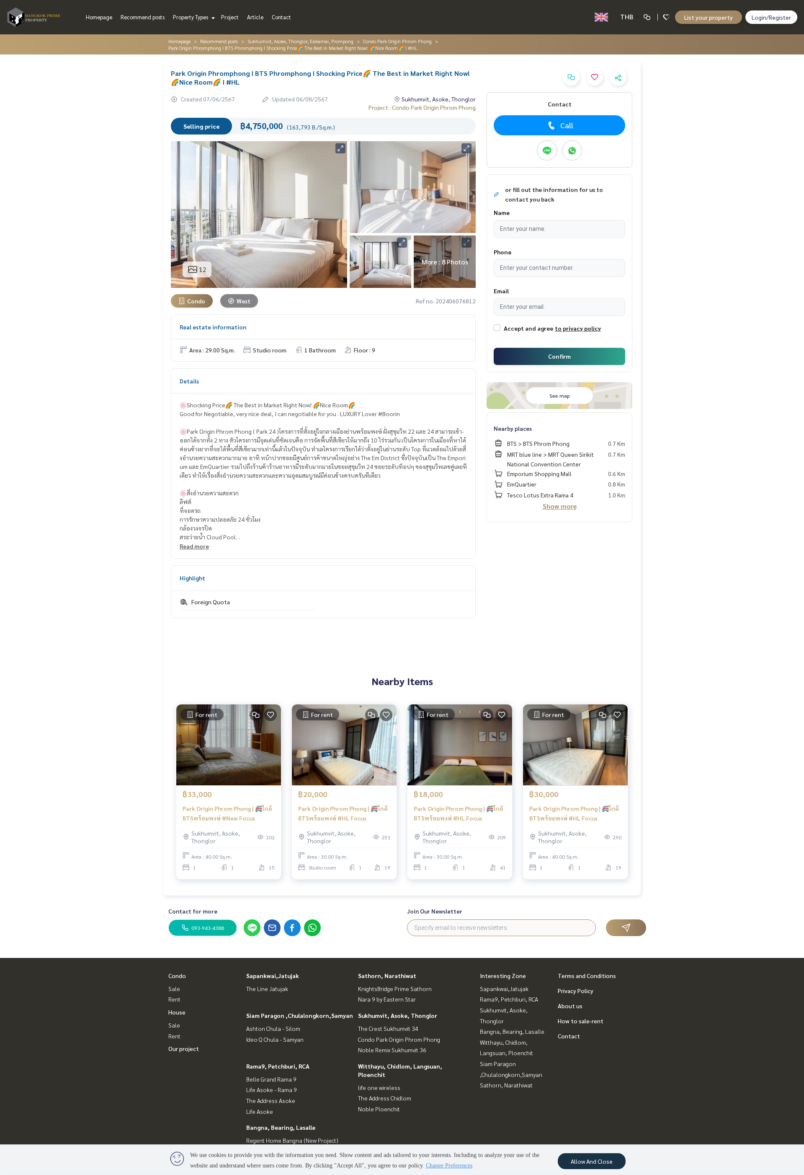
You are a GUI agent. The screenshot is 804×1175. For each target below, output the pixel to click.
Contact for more (192, 911)
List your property (708, 17)
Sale (174, 988)
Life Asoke (259, 1111)
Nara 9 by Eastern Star (387, 999)
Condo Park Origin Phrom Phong (397, 41)
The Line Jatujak (267, 988)
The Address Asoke (270, 1100)
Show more (560, 506)
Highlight (192, 578)
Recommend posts (143, 17)
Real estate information (213, 327)
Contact (281, 17)
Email (501, 291)
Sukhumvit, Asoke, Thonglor (397, 1015)
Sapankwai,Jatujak (272, 975)
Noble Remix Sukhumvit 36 (392, 1049)
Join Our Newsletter (434, 911)
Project (230, 17)
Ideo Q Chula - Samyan (275, 1039)
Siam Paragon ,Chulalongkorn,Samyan (299, 1015)
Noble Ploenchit (379, 1109)
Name (502, 212)
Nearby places (513, 428)
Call (566, 125)
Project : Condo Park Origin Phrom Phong (422, 107)
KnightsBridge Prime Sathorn (395, 988)
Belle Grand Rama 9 (271, 1079)
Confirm (559, 356)
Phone (502, 252)
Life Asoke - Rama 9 (271, 1089)
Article (255, 17)
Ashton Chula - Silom (273, 1028)
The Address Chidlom (384, 1098)
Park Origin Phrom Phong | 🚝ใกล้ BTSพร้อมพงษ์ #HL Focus (343, 813)
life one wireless (379, 1087)
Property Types (191, 17)
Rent (174, 999)
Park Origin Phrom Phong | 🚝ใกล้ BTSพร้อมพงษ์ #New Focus (227, 813)
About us (570, 1005)
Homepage (99, 17)
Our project (183, 1048)
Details (189, 381)
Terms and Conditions (587, 975)
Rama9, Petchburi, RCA (277, 1066)
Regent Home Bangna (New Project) (292, 1140)
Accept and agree (528, 328)
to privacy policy (578, 328)
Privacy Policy (575, 990)
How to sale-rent (580, 1021)
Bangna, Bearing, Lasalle (280, 1127)
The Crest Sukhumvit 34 (388, 1028)
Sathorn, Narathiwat (387, 975)
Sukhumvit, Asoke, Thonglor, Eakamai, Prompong (300, 41)
